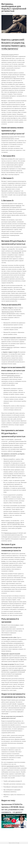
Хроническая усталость (7, 54)
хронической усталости (10, 76)
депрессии (18, 205)
